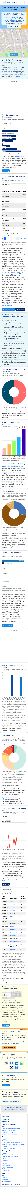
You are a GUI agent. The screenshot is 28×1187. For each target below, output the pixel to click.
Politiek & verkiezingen (8, 1148)
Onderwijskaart (6, 1169)
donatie (4, 1039)
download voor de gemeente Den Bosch (13, 466)
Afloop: (4, 821)
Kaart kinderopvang (7, 1167)
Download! (6, 1025)
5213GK (20, 69)
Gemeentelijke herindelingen (10, 1157)
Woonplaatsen (13, 1130)
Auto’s (4, 1139)
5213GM (10, 71)
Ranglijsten (5, 1160)
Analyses (4, 1153)
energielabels (12, 19)
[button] (22, 60)
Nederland (13, 950)
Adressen (4, 1127)
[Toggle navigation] (22, 2)
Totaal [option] (8, 821)
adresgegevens (14, 17)
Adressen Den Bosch (8, 309)
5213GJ (15, 69)
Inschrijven (6, 1085)
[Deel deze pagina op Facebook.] (11, 1063)
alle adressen (18, 156)
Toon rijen (14, 236)
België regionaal (18, 1134)
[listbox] (8, 821)
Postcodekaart (6, 1171)
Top (20, 1111)
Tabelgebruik (20, 309)
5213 (11, 916)
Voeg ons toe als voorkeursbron (12, 1101)
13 (21, 239)
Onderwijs (5, 1146)
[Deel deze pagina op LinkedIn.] (16, 1063)
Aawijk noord (21, 75)
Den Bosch (17, 76)
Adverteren (5, 1176)
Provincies (5, 1132)
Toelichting (6, 171)
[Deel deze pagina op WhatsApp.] (22, 1063)
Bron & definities (7, 625)
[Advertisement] (14, 97)
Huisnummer (16, 191)
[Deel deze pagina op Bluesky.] (16, 1068)
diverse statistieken (9, 20)
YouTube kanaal (6, 1181)
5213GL (4, 71)
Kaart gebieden (6, 1165)
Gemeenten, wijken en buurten (11, 1128)
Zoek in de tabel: (6, 184)
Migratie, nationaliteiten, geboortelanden (14, 1144)
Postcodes (5, 1130)
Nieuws (4, 1158)
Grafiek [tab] (5, 124)
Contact (4, 1177)
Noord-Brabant (14, 942)
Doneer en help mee (9, 1047)
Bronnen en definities (8, 1155)
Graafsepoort (14, 932)
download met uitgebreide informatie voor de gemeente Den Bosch (13, 797)
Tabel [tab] (11, 124)
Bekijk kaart (14, 54)
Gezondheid (5, 1141)
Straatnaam (5, 191)
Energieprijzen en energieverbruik (12, 1142)
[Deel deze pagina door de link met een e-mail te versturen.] (6, 1063)
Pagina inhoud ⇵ (14, 26)
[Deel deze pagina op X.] (11, 1068)
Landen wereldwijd (7, 1134)
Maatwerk (5, 1179)
